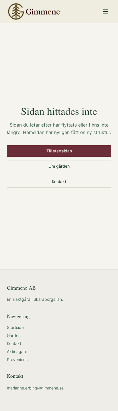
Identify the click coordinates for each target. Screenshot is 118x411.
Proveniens (17, 359)
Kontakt (59, 181)
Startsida (15, 327)
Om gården (59, 166)
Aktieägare (17, 351)
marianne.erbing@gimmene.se (35, 387)
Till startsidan (59, 150)
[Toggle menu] (105, 11)
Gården (14, 335)
